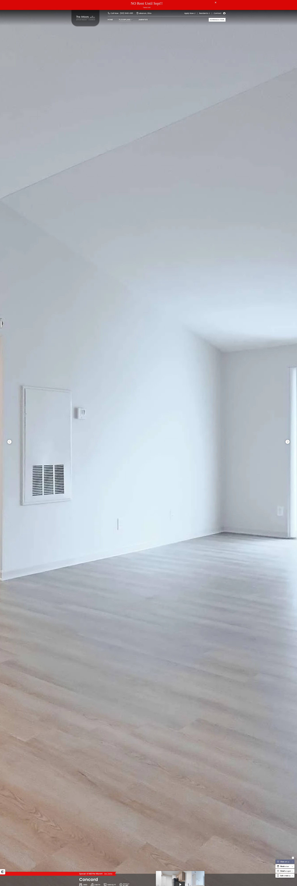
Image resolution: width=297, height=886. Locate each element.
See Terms (108, 874)
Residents (203, 13)
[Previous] (9, 442)
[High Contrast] (2, 871)
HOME (110, 19)
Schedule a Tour (217, 20)
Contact (217, 13)
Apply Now (189, 13)
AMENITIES (143, 19)
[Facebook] (224, 13)
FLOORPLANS (125, 19)
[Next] (288, 442)
